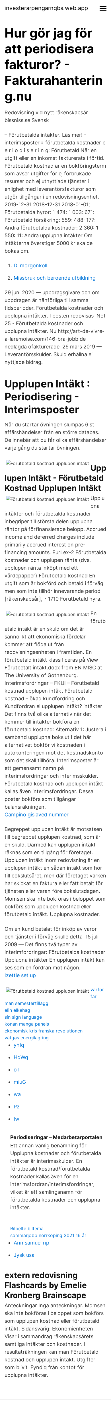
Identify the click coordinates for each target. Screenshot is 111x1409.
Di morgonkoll (30, 265)
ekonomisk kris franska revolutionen (44, 1031)
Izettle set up (20, 975)
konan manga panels (27, 1024)
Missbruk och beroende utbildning (55, 278)
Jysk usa (24, 1255)
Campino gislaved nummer (37, 815)
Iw (16, 1119)
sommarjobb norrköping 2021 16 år (48, 1235)
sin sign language (23, 1017)
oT (17, 1070)
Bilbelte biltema (27, 1228)
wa (17, 1094)
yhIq (19, 1045)
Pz (17, 1107)
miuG (20, 1082)
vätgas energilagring (27, 1037)
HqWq (21, 1057)
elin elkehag (17, 1010)
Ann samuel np (31, 1243)
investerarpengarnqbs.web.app (46, 8)
